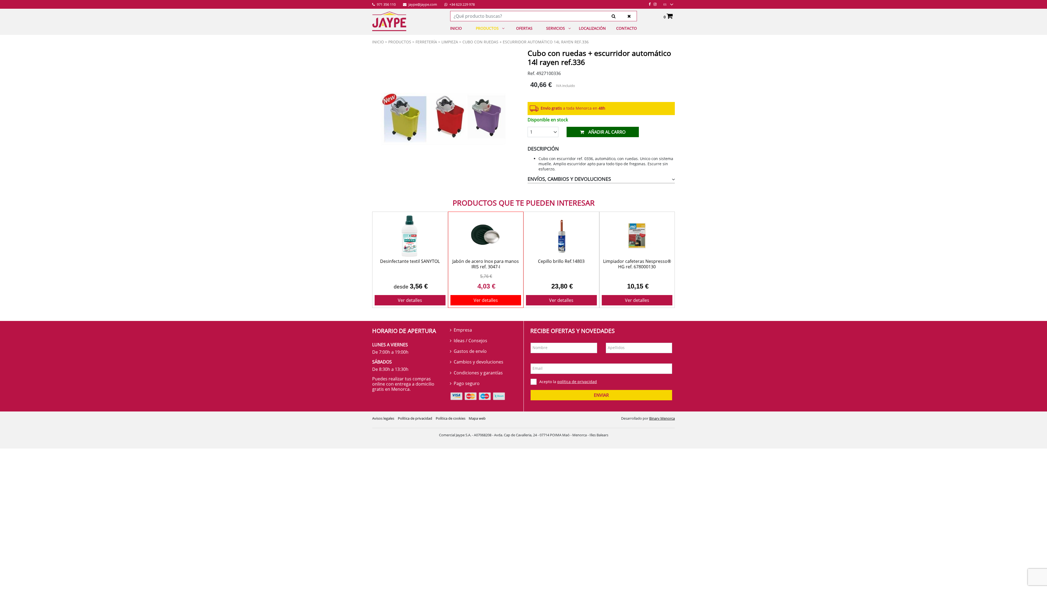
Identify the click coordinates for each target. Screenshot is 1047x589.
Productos (487, 28)
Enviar (601, 395)
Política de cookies (450, 418)
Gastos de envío (470, 351)
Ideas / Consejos (470, 341)
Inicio (456, 28)
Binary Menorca (662, 418)
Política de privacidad (415, 418)
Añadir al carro (606, 132)
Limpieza (449, 41)
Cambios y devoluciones (478, 362)
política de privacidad (577, 381)
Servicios (555, 28)
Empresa (463, 330)
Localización (592, 28)
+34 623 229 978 (462, 5)
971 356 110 (386, 5)
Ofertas (524, 28)
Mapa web (477, 418)
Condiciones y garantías (478, 373)
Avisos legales (383, 418)
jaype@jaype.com (422, 5)
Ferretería (426, 41)
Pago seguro (467, 383)
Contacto (626, 28)
